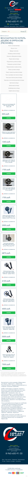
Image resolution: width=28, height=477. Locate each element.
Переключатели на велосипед (14, 66)
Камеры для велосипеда (14, 53)
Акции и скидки (10, 461)
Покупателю (21, 459)
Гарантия (6, 26)
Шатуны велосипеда (14, 85)
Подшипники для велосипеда (14, 61)
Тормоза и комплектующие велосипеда (14, 80)
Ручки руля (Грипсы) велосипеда (14, 77)
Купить (9, 118)
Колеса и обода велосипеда (14, 56)
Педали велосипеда (14, 58)
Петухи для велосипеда (14, 69)
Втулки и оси (14, 48)
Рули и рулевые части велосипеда (14, 74)
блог (17, 26)
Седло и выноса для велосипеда (14, 72)
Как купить (12, 26)
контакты (21, 26)
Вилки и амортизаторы (14, 45)
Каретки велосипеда (14, 90)
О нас (4, 461)
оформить (18, 9)
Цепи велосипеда (14, 82)
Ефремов (15, 7)
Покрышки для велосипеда (14, 64)
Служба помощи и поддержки (14, 469)
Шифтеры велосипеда (14, 88)
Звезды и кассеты (14, 50)
